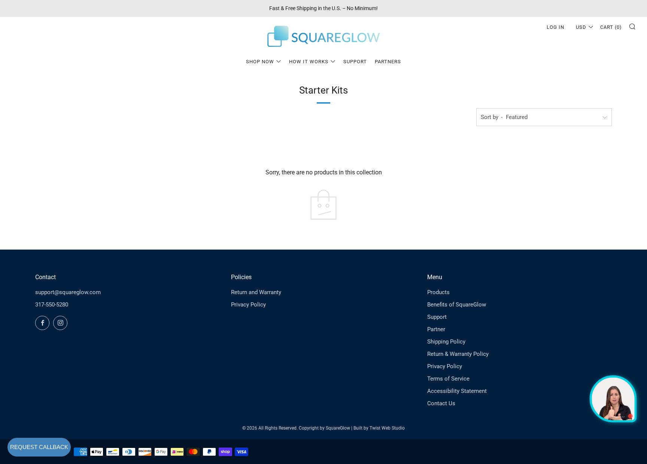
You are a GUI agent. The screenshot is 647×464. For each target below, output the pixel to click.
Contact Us (441, 403)
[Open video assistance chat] (613, 398)
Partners (388, 61)
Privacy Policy (248, 304)
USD (581, 27)
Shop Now (260, 61)
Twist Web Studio (387, 428)
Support (355, 61)
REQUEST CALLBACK (39, 447)
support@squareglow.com (68, 292)
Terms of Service (448, 378)
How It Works (308, 61)
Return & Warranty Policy (458, 354)
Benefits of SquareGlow (456, 304)
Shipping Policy (446, 341)
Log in (555, 27)
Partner (436, 329)
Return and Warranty (256, 292)
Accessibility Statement (457, 391)
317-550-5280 (51, 304)
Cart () (611, 27)
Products (438, 292)
